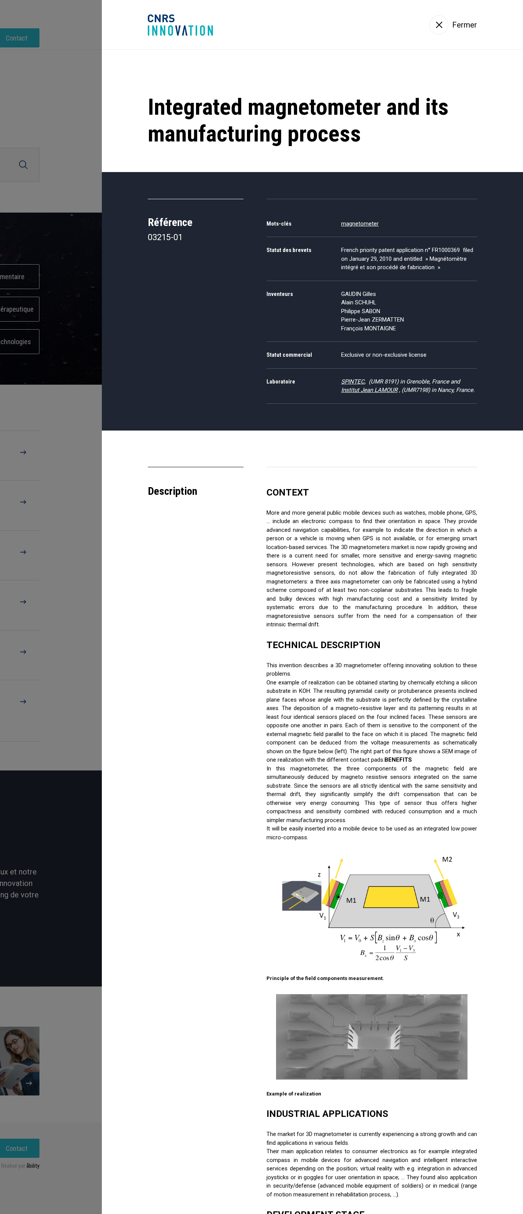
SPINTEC (352, 381)
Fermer (464, 24)
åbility (32, 1165)
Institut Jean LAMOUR (369, 390)
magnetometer (360, 223)
